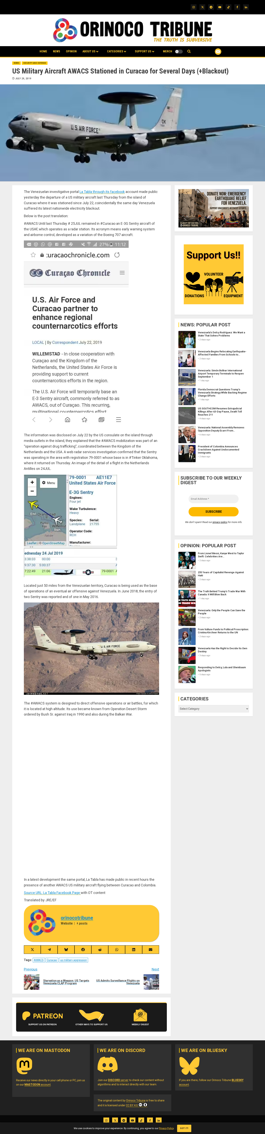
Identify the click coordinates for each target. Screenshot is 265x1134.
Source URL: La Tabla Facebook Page (52, 893)
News (56, 51)
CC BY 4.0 (132, 1105)
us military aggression (73, 960)
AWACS (39, 960)
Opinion (71, 51)
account (37, 1084)
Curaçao (52, 960)
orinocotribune (77, 918)
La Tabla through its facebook (102, 192)
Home (43, 51)
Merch (167, 51)
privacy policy (220, 522)
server (118, 1080)
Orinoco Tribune (135, 1100)
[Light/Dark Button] (179, 52)
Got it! (184, 1128)
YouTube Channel (211, 51)
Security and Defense (34, 63)
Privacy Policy (166, 1128)
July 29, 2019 (23, 78)
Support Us (143, 51)
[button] (189, 51)
